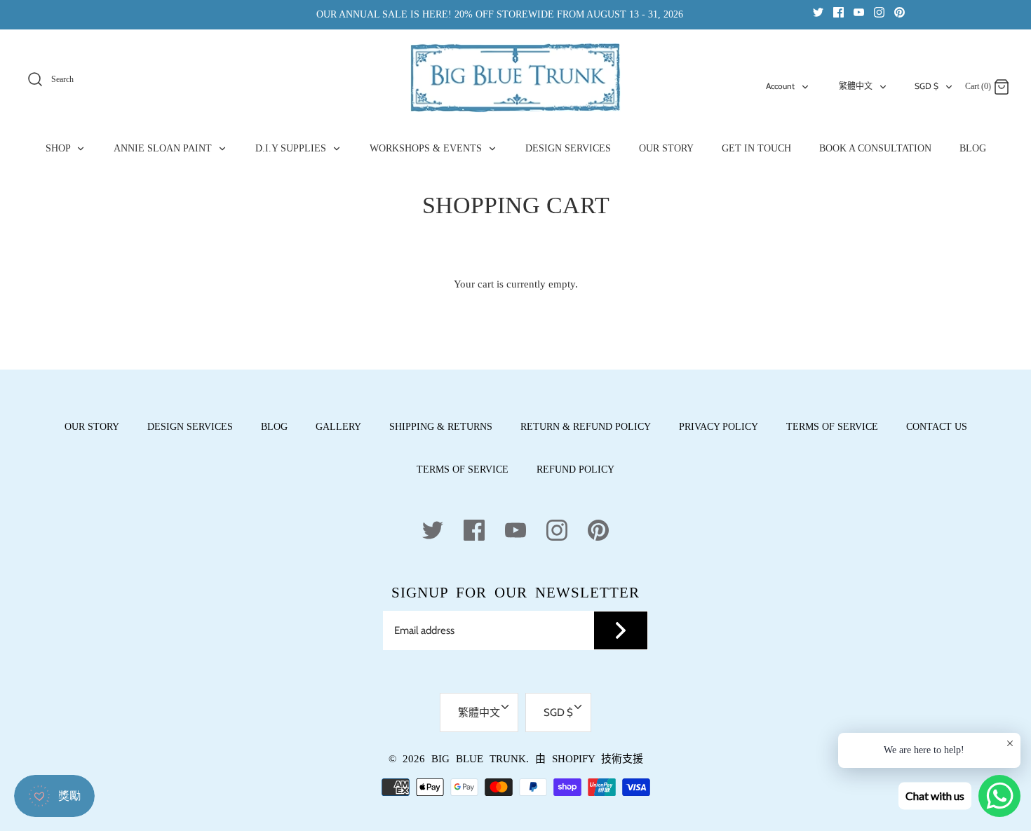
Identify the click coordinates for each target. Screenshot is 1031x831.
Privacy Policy (718, 426)
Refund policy (575, 469)
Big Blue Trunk (478, 758)
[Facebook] (838, 12)
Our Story (92, 426)
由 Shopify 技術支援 (589, 758)
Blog (274, 426)
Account (780, 86)
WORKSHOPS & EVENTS (427, 148)
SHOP (59, 148)
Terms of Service (832, 426)
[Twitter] (818, 12)
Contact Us (936, 426)
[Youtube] (859, 12)
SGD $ (926, 86)
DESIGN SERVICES (568, 148)
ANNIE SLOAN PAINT (164, 148)
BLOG (972, 148)
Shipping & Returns (440, 426)
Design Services (190, 426)
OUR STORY (666, 148)
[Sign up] (620, 630)
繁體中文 (855, 86)
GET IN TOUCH (756, 148)
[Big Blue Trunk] (515, 77)
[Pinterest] (899, 12)
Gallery (338, 426)
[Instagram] (879, 12)
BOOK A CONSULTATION (875, 148)
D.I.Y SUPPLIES (292, 148)
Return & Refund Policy (585, 426)
